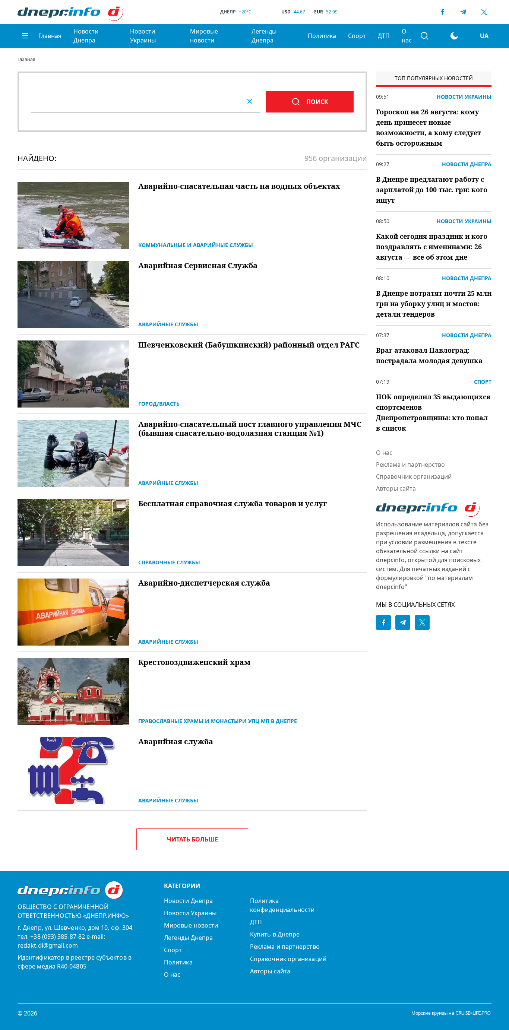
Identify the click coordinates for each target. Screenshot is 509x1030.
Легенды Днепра (264, 35)
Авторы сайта (396, 488)
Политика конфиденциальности (282, 905)
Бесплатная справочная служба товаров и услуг (232, 503)
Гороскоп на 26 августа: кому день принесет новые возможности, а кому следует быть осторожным (428, 127)
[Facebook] (442, 11)
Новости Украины (143, 35)
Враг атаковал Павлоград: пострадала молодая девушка (429, 355)
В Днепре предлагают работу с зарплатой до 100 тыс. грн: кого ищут (431, 190)
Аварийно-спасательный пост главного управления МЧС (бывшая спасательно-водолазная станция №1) (249, 429)
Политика (322, 36)
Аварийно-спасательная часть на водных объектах (239, 186)
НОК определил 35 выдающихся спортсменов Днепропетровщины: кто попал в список (433, 412)
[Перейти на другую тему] (454, 35)
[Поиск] (424, 35)
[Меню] (25, 35)
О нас (407, 35)
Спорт (357, 36)
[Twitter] (484, 11)
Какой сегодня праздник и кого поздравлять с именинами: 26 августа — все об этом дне (431, 247)
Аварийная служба (175, 741)
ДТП (384, 36)
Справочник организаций (414, 476)
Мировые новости (204, 35)
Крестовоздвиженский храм (194, 662)
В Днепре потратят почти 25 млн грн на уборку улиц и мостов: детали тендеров (433, 303)
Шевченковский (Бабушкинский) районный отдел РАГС (249, 344)
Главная (49, 36)
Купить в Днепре (275, 934)
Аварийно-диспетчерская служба (204, 583)
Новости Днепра (85, 35)
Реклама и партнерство (410, 464)
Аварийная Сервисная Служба (197, 265)
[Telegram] (463, 11)
